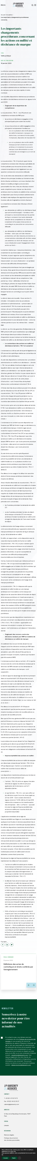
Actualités (9, 15)
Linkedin (6, 1125)
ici (2, 1154)
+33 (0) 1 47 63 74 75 (11, 1098)
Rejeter (14, 1158)
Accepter (6, 1158)
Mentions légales (9, 1135)
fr (2, 5)
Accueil (3, 15)
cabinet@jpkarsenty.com (11, 1104)
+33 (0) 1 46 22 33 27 (13, 1101)
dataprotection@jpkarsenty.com (21, 1065)
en (4, 5)
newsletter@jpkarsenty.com (19, 1055)
